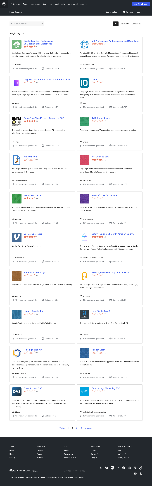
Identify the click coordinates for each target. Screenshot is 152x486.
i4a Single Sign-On (33, 349)
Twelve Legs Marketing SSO (106, 388)
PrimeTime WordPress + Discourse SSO (44, 118)
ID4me (95, 79)
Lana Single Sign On (101, 311)
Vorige (62, 428)
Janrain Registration (34, 311)
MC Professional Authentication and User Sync (115, 41)
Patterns (40, 458)
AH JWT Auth (31, 156)
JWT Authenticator (101, 118)
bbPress (122, 454)
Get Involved (96, 446)
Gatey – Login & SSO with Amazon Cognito (113, 234)
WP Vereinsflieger (33, 234)
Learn (66, 446)
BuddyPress (123, 458)
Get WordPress (140, 4)
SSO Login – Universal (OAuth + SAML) (111, 272)
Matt (120, 450)
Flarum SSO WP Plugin (35, 272)
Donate (95, 454)
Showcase (41, 446)
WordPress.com (125, 446)
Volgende (89, 428)
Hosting (13, 454)
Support (67, 450)
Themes (40, 450)
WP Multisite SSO (100, 156)
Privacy (12, 458)
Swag (94, 458)
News (12, 450)
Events (93, 450)
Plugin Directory (16, 12)
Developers (68, 454)
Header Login (98, 349)
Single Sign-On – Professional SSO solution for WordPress (38, 42)
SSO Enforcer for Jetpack (104, 195)
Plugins (39, 454)
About (12, 446)
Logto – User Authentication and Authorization (47, 79)
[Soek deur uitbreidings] (41, 23)
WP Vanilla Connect (33, 195)
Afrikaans (35, 471)
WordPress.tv (70, 458)
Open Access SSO (33, 388)
